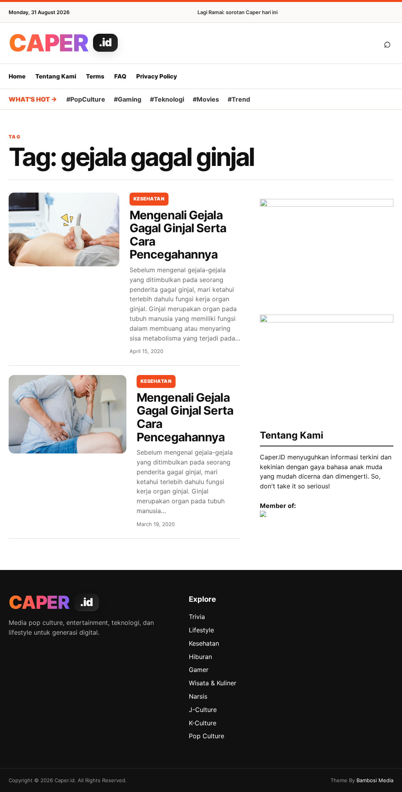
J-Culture (203, 710)
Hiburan (200, 657)
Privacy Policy (156, 76)
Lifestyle (201, 630)
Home (17, 76)
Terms (95, 76)
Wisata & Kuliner (212, 683)
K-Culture (202, 723)
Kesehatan (148, 199)
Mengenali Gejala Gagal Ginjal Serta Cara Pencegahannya (178, 235)
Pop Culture (206, 736)
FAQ (120, 76)
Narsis (198, 696)
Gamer (198, 670)
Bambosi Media (374, 780)
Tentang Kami (55, 76)
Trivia (197, 617)
